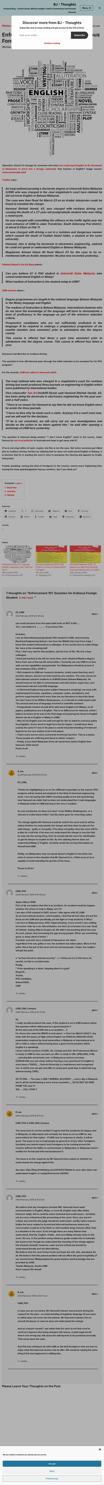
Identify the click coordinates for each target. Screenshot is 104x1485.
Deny (52, 1471)
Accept (52, 1463)
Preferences (52, 1478)
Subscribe (79, 35)
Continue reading (52, 43)
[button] (100, 1449)
